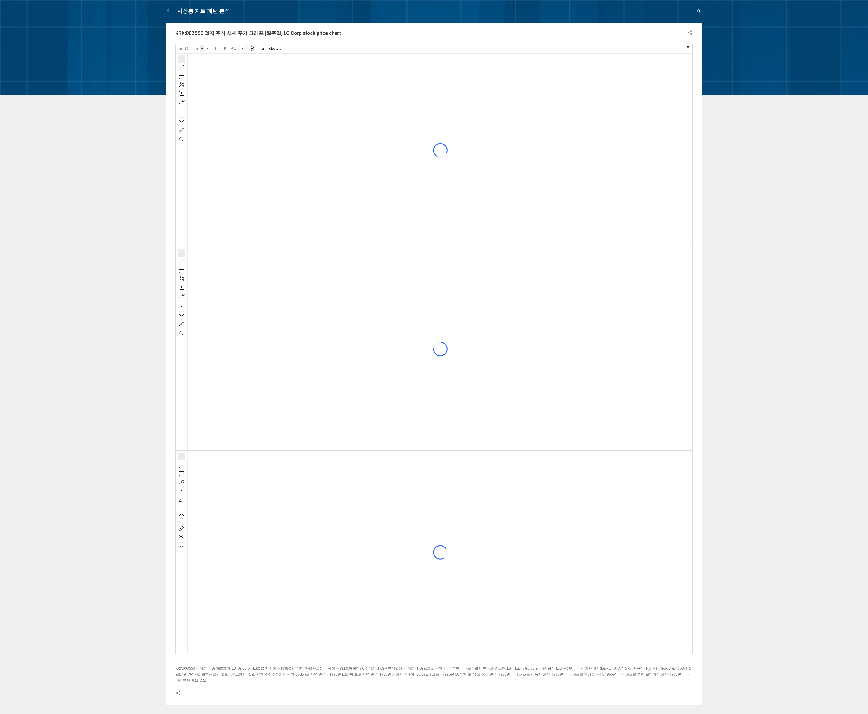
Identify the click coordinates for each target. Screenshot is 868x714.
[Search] (699, 12)
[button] (690, 33)
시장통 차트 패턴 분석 (203, 11)
